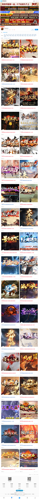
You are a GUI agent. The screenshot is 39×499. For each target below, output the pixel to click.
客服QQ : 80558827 (21, 490)
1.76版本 (9, 34)
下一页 (37, 474)
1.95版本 (16, 34)
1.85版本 (13, 34)
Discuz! (17, 495)
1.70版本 (6, 34)
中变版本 (23, 34)
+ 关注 (32, 29)
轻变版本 (18, 34)
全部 (1, 32)
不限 (4, 34)
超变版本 (25, 34)
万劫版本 (33, 34)
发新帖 (36, 29)
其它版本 (5, 36)
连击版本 (35, 34)
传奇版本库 (6, 28)
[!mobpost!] (19, 498)
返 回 (30, 474)
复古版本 (28, 34)
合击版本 (30, 34)
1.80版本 (11, 34)
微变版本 (21, 34)
